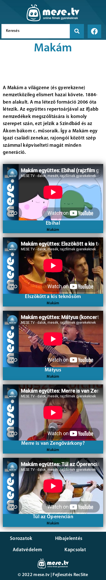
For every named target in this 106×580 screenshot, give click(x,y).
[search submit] (77, 31)
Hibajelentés (69, 538)
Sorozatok (21, 538)
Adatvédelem (27, 550)
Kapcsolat (75, 550)
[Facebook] (94, 31)
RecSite (80, 575)
